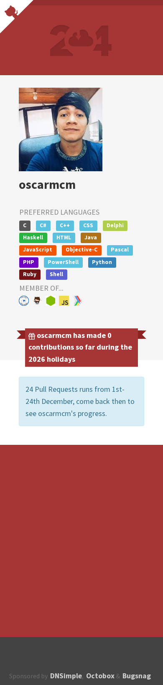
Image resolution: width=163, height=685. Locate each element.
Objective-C (81, 249)
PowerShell (63, 262)
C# (43, 225)
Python (102, 262)
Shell (56, 274)
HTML (63, 237)
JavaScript (37, 249)
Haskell (33, 237)
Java (90, 237)
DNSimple (66, 675)
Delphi (115, 225)
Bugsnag (136, 675)
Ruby (29, 274)
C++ (65, 225)
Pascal (120, 249)
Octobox (100, 675)
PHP (28, 262)
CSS (88, 225)
